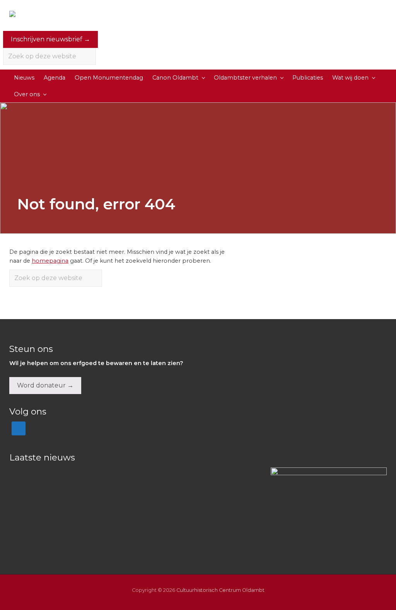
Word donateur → (45, 385)
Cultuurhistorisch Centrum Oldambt (220, 590)
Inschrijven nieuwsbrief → (50, 39)
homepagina (50, 260)
